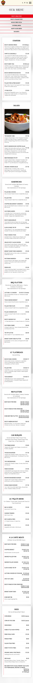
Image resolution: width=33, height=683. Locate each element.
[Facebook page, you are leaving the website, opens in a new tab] (25, 2)
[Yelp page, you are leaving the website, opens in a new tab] (27, 2)
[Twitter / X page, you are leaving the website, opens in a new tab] (22, 2)
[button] (16, 16)
